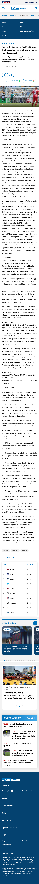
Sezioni (4, 813)
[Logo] (19, 8)
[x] (17, 790)
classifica (7, 557)
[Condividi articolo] (4, 75)
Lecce (12, 579)
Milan (12, 588)
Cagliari (12, 598)
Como (12, 612)
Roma (12, 569)
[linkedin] (22, 790)
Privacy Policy (6, 844)
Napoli (12, 584)
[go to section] (35, 623)
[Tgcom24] (6, 2)
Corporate (5, 841)
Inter (11, 574)
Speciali (5, 820)
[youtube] (31, 790)
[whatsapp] (12, 790)
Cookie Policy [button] (24, 841)
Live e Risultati (7, 805)
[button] (19, 8)
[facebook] (3, 790)
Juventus (13, 603)
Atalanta (12, 593)
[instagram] (7, 790)
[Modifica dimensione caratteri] (15, 75)
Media (4, 798)
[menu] (3, 8)
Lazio (11, 608)
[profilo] (35, 8)
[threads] (27, 790)
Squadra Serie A (8, 827)
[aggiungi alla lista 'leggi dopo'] (9, 75)
